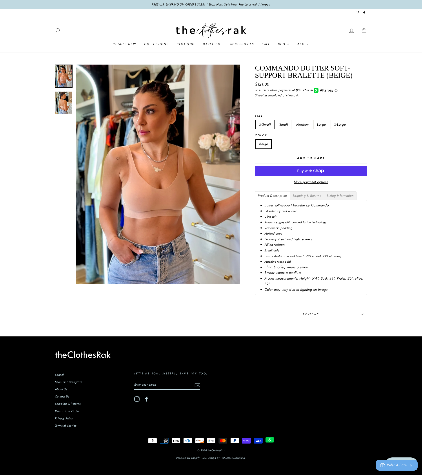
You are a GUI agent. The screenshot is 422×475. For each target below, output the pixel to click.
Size (259, 116)
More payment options (311, 181)
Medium (302, 124)
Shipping (261, 95)
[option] (211, 4)
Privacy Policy (64, 418)
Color (261, 135)
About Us (61, 389)
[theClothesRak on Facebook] (146, 399)
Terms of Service (65, 425)
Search (59, 374)
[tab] (272, 195)
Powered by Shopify (188, 458)
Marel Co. (212, 44)
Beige (263, 143)
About (303, 44)
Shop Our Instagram (68, 382)
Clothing (185, 44)
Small (283, 124)
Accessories (242, 44)
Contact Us (62, 396)
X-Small (265, 124)
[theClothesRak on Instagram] (137, 399)
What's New (124, 44)
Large (321, 124)
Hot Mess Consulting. (233, 458)
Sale (266, 44)
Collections (156, 44)
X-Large (340, 124)
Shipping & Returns (67, 403)
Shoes (284, 44)
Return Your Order (67, 411)
